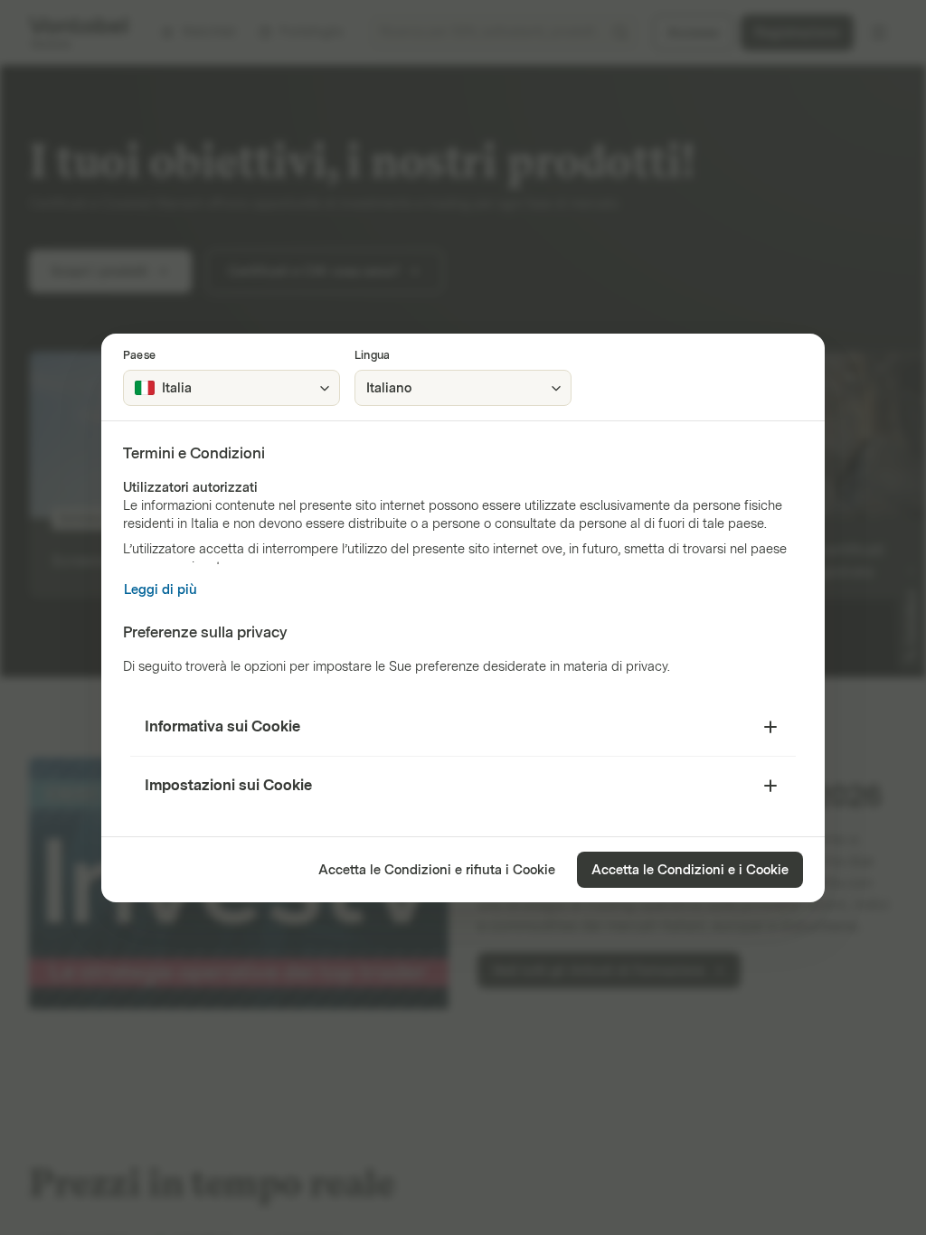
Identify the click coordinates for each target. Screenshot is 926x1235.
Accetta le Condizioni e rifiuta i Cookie (436, 870)
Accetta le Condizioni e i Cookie (690, 870)
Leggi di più (160, 590)
